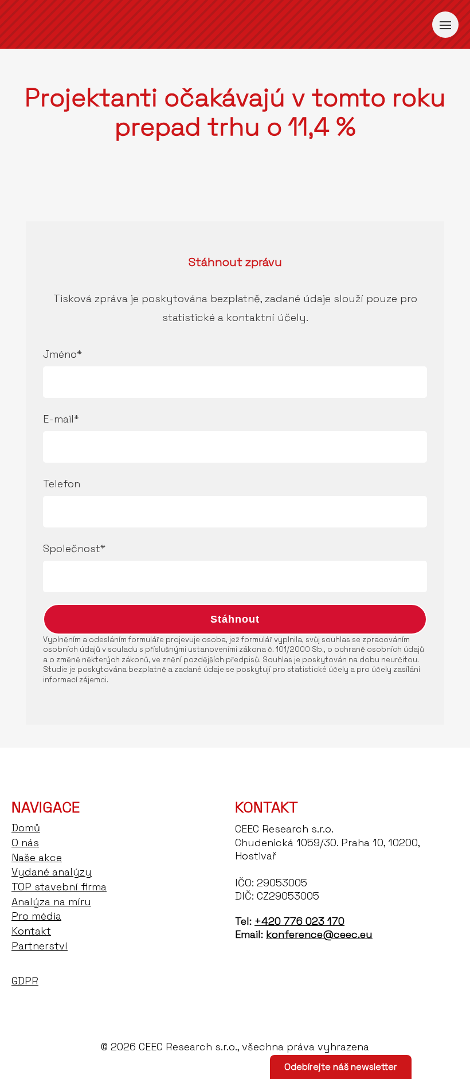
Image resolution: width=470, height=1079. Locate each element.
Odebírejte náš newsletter (340, 1067)
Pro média (36, 915)
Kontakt (31, 930)
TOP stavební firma (59, 886)
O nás (25, 842)
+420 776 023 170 (299, 921)
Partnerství (39, 945)
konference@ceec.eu (319, 934)
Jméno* (62, 354)
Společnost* (74, 548)
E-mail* (61, 418)
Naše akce (36, 857)
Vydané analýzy (51, 871)
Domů (25, 827)
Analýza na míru (51, 901)
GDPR (24, 980)
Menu (445, 24)
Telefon (61, 483)
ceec (68, 24)
